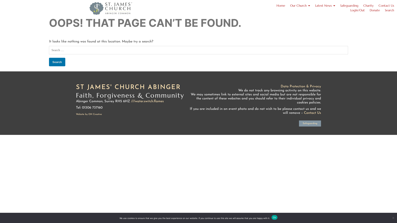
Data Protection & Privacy (301, 86)
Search (389, 10)
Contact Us (386, 6)
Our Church (298, 6)
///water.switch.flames (147, 101)
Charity (368, 6)
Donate (375, 10)
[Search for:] (198, 50)
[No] (393, 217)
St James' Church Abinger (128, 87)
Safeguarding (349, 6)
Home (281, 6)
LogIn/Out (357, 10)
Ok (274, 217)
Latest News (323, 6)
